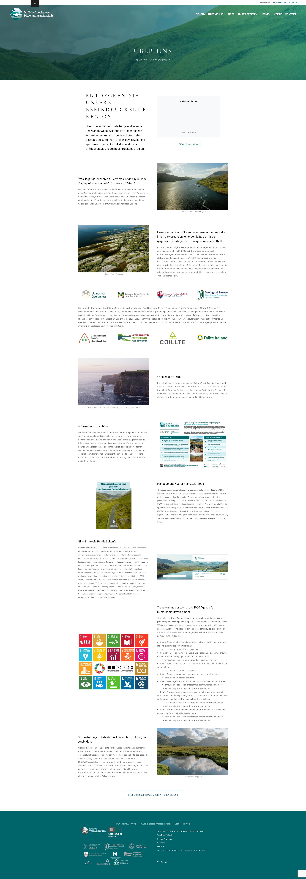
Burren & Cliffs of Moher (209, 386)
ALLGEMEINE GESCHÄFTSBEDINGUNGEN (156, 824)
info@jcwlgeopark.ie (193, 850)
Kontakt (186, 824)
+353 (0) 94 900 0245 (279, 2)
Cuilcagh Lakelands (186, 390)
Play (188, 116)
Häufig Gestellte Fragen (126, 824)
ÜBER (177, 824)
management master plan (169, 632)
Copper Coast (163, 386)
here (159, 522)
